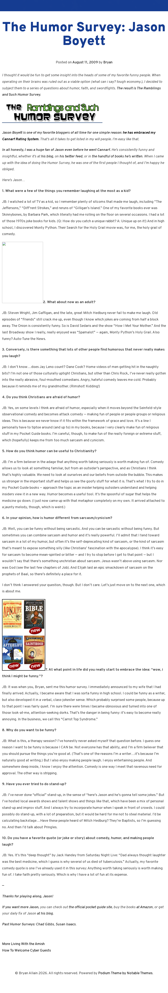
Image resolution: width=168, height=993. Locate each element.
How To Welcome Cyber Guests (26, 950)
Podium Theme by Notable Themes (125, 973)
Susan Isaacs (66, 924)
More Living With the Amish (23, 944)
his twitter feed (70, 156)
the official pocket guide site (90, 907)
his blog (47, 156)
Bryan (107, 62)
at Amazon (144, 907)
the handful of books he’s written (117, 156)
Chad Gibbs (45, 924)
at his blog (45, 913)
